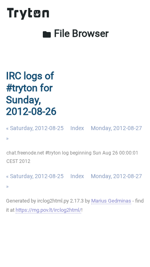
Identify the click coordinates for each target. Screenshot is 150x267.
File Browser (75, 33)
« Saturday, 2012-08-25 (35, 128)
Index (77, 128)
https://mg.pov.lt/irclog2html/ (48, 210)
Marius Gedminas (111, 201)
